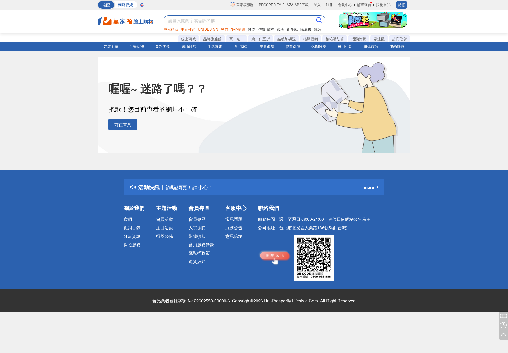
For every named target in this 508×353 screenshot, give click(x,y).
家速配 (379, 38)
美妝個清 (267, 46)
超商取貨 (399, 38)
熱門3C (241, 46)
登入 (317, 4)
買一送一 (236, 38)
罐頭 (317, 29)
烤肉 (224, 29)
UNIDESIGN (208, 29)
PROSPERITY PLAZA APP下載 (284, 4)
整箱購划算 (334, 38)
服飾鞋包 (396, 46)
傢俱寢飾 (371, 46)
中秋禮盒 (171, 29)
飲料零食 (162, 46)
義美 (280, 29)
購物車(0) (383, 4)
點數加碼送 (286, 38)
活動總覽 (358, 38)
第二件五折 (260, 38)
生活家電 (214, 46)
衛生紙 (292, 29)
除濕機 (305, 29)
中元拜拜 (188, 29)
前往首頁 (122, 124)
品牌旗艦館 (212, 38)
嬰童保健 (292, 46)
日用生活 (345, 46)
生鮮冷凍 (136, 46)
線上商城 (188, 38)
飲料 (271, 29)
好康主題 (110, 46)
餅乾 (251, 29)
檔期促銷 (310, 38)
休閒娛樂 (318, 46)
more (369, 187)
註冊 (329, 4)
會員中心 (345, 4)
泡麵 (261, 29)
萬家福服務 (244, 4)
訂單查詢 (364, 4)
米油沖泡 (189, 46)
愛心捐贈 (237, 29)
